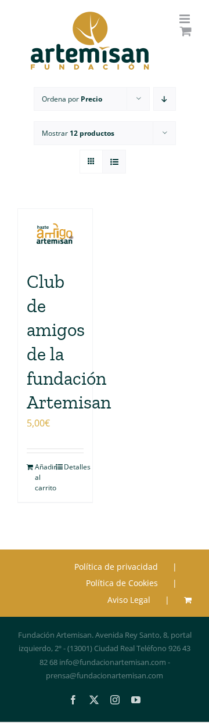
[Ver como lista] (114, 161)
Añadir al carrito (45, 477)
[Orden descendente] (164, 99)
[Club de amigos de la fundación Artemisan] (55, 233)
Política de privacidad (116, 566)
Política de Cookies (122, 582)
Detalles (74, 467)
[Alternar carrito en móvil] (186, 31)
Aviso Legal (128, 599)
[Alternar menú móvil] (185, 19)
